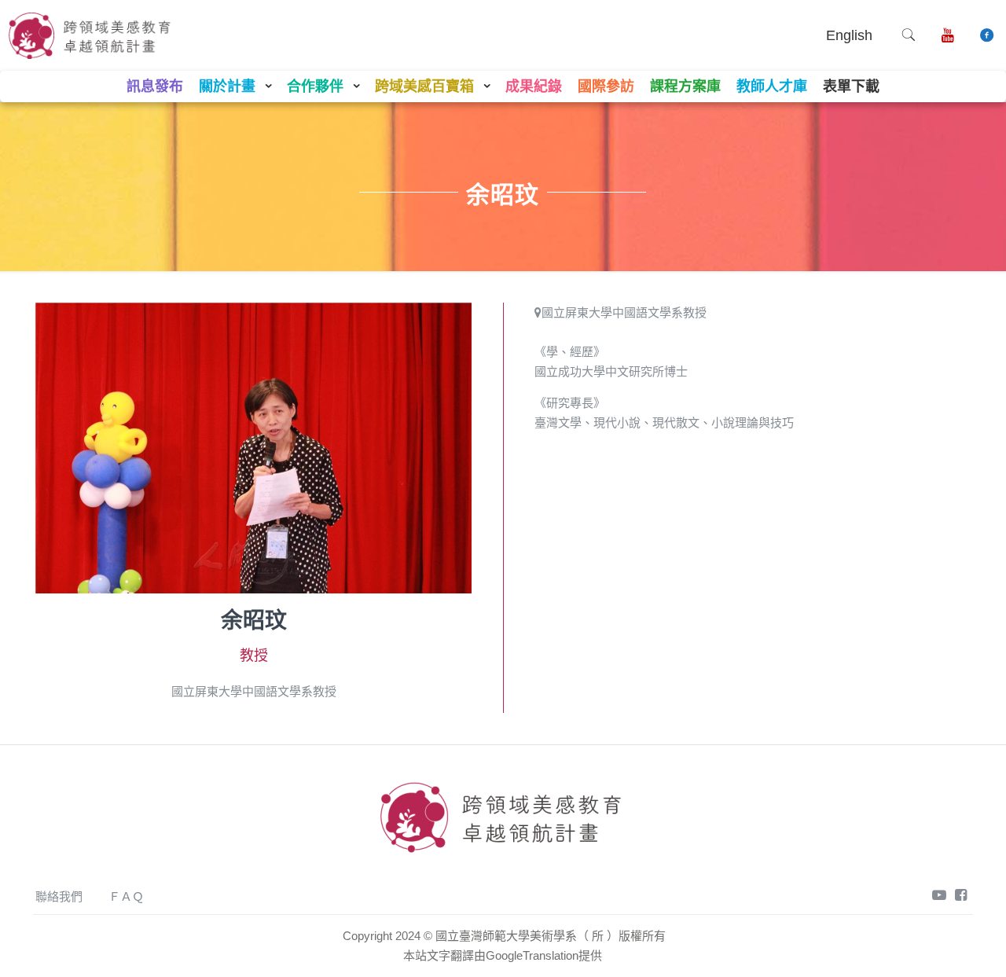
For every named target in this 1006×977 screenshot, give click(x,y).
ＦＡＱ (126, 896)
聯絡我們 (59, 896)
